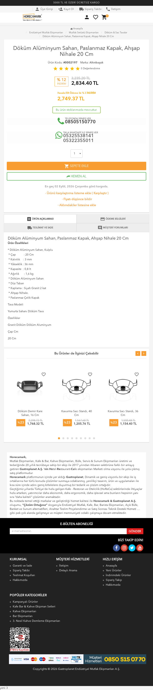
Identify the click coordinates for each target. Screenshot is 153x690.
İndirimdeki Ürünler (118, 575)
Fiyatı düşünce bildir (76, 199)
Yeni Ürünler (114, 570)
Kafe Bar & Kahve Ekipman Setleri (34, 606)
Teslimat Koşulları (24, 575)
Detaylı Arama (68, 570)
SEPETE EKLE (76, 166)
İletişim (113, 9)
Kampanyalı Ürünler (25, 601)
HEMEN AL (78, 176)
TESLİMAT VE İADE (40, 227)
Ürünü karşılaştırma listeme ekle (67, 193)
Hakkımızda (20, 580)
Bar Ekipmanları (23, 616)
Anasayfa (78, 29)
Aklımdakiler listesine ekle (76, 205)
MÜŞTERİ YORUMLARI (113, 227)
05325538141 (78, 136)
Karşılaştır (100, 193)
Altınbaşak (96, 62)
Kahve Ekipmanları (24, 611)
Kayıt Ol (66, 9)
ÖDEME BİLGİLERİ (113, 219)
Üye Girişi (44, 9)
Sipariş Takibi (90, 9)
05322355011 (78, 141)
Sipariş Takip (114, 580)
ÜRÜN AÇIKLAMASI (40, 219)
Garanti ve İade (22, 565)
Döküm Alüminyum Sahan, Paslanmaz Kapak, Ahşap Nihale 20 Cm (78, 36)
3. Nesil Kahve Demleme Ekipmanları (36, 621)
